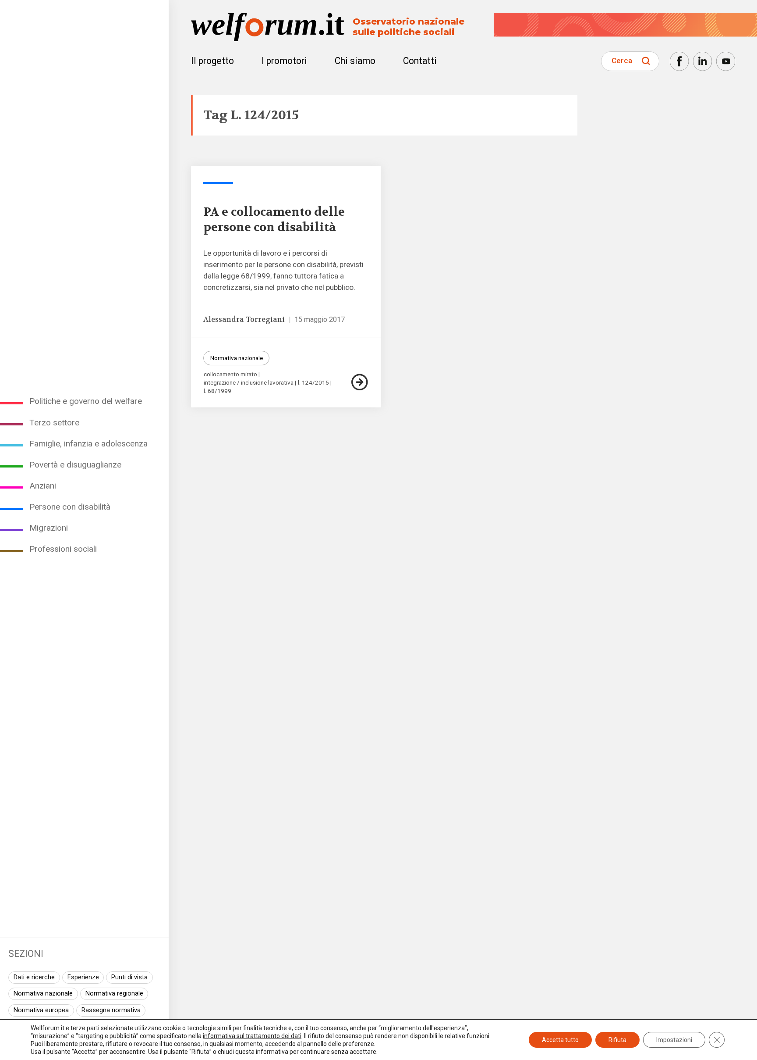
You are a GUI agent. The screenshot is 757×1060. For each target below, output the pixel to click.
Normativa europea (41, 1010)
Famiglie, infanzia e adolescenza (88, 444)
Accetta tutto (560, 1039)
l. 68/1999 (217, 391)
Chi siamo (355, 60)
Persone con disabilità (69, 507)
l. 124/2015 (313, 382)
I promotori (284, 60)
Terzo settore (54, 423)
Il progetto (212, 60)
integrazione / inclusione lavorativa (249, 382)
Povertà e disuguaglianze (75, 465)
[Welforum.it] (84, 6)
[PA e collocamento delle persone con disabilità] (359, 382)
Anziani (42, 486)
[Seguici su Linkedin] (702, 61)
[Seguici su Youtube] (725, 61)
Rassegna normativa (111, 1010)
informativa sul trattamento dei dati (252, 1035)
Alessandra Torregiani (244, 319)
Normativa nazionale (43, 993)
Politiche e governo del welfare (85, 401)
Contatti (420, 60)
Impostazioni (674, 1039)
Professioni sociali (63, 549)
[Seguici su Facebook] (679, 61)
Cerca (622, 60)
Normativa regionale (114, 993)
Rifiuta (617, 1039)
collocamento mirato (230, 374)
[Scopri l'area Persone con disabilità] (218, 183)
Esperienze (83, 977)
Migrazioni (48, 528)
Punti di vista (129, 977)
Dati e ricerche (34, 977)
